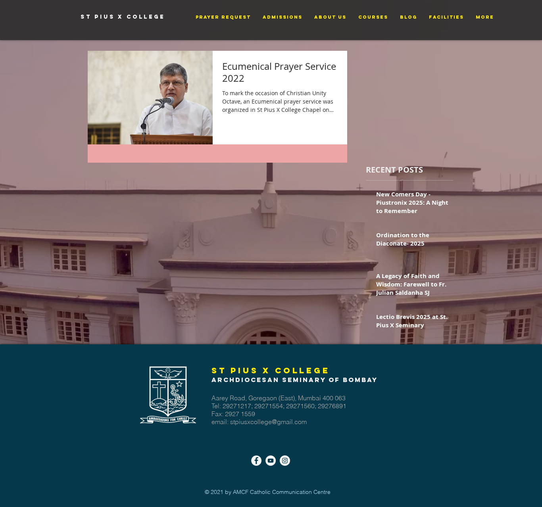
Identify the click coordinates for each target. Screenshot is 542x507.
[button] (223, 17)
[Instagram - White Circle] (285, 460)
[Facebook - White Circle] (256, 460)
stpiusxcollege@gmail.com (268, 422)
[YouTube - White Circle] (270, 460)
